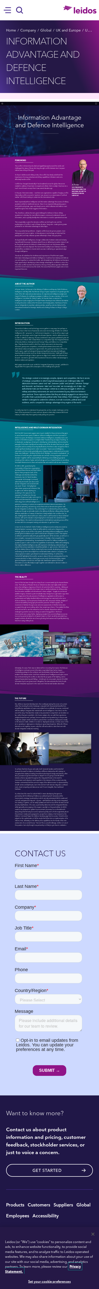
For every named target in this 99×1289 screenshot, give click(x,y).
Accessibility (45, 1215)
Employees (17, 1215)
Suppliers (63, 1204)
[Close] (92, 1234)
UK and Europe (68, 30)
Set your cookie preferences (49, 1281)
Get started (47, 1170)
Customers (39, 1204)
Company (28, 30)
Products (15, 1204)
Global (46, 30)
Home (11, 30)
